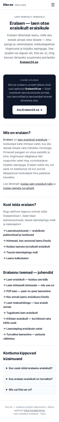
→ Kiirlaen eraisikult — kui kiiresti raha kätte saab (27, 321)
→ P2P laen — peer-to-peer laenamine (27, 291)
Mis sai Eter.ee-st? (20, 389)
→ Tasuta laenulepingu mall (20, 252)
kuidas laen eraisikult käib (37, 183)
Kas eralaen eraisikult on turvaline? (31, 379)
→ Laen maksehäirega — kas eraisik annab (25, 305)
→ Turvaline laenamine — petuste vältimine (24, 336)
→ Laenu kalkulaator (16, 258)
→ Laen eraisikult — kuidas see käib (25, 279)
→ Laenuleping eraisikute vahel (22, 328)
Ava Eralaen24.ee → (29, 109)
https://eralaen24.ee (34, 410)
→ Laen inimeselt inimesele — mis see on (28, 285)
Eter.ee (14, 4)
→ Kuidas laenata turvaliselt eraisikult (26, 246)
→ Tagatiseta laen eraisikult (20, 312)
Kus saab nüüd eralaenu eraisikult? (31, 368)
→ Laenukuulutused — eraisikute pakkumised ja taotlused (24, 233)
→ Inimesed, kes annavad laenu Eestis (27, 240)
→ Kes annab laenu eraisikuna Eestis (26, 296)
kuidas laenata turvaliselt (18, 188)
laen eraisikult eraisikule (32, 139)
